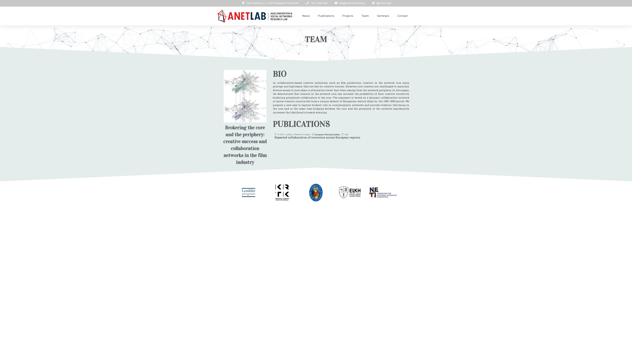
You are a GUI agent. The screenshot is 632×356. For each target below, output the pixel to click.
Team (365, 15)
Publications (326, 15)
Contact (402, 15)
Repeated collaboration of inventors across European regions (317, 137)
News (306, 15)
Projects (347, 15)
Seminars (383, 15)
